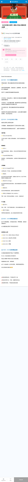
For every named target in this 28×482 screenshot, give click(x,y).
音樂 (16, 59)
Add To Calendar (7, 38)
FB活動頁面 (6, 45)
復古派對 (6, 59)
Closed (21, 479)
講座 (20, 59)
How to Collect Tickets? (10, 55)
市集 (12, 59)
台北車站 (6, 62)
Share (24, 4)
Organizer (3, 480)
